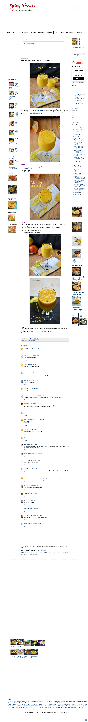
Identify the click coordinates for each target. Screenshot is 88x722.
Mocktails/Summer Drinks (14, 704)
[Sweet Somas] (75, 324)
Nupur (25, 444)
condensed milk (42, 705)
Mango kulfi (26, 168)
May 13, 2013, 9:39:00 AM (33, 477)
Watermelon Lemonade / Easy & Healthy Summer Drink (79, 151)
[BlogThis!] (35, 339)
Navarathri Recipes (31, 704)
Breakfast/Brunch (53, 701)
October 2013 (78, 129)
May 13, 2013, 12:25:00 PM (32, 485)
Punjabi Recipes (48, 704)
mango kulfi (41, 110)
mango (33, 340)
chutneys (37, 705)
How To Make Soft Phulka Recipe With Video (78, 294)
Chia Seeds (59, 701)
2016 (74, 119)
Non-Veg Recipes (41, 32)
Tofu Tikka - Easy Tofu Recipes (79, 163)
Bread (46, 701)
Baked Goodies (33, 32)
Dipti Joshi (26, 508)
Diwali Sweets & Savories (80, 93)
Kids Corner (50, 32)
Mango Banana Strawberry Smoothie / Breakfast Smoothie (79, 177)
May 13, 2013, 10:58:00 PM (34, 508)
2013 (74, 124)
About (13, 32)
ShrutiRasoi (26, 422)
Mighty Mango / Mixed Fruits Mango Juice (79, 140)
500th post (31, 701)
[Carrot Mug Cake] (11, 221)
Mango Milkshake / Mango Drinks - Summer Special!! (78, 167)
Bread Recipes (10, 35)
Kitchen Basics (84, 702)
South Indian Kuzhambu (62, 704)
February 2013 (78, 196)
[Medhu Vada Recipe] (12, 233)
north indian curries (63, 707)
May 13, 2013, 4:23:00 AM (38, 419)
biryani (85, 704)
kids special (30, 340)
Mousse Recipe (23, 704)
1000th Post (10, 701)
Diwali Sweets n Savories (14, 703)
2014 (74, 122)
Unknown (26, 348)
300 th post (23, 701)
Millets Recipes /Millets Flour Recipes (80, 95)
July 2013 (77, 134)
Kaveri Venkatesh (28, 372)
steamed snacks (11, 709)
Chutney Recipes (69, 32)
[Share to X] (36, 339)
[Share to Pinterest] (38, 339)
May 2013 (77, 138)
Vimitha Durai (27, 523)
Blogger (68, 712)
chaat (30, 705)
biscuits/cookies (11, 705)
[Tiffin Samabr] (76, 306)
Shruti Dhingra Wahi (28, 419)
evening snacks (56, 705)
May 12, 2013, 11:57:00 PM (37, 372)
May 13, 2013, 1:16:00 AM (34, 388)
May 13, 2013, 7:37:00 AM (38, 437)
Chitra (25, 380)
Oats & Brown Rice (40, 704)
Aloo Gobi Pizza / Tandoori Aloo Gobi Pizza (79, 170)
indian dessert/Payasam (79, 705)
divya (25, 500)
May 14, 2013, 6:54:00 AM (35, 523)
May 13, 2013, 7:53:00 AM (32, 444)
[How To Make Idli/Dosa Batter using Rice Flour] (76, 275)
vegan (33, 709)
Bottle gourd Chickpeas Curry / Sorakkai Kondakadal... (79, 189)
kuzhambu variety (27, 707)
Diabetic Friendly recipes (78, 701)
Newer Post (24, 552)
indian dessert (70, 705)
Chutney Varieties (79, 103)
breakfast (18, 705)
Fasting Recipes (32, 702)
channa (32, 705)
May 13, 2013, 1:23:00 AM (39, 395)
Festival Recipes (38, 702)
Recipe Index (25, 32)
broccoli (23, 705)
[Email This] (34, 339)
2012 (74, 200)
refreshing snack (72, 707)
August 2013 (77, 133)
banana (82, 704)
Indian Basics (70, 702)
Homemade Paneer (13, 657)
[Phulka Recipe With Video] (76, 290)
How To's (65, 702)
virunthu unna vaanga (28, 395)
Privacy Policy (79, 32)
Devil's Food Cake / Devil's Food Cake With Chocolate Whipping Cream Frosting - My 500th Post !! (13, 153)
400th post (27, 701)
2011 (74, 201)
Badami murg (27, 423)
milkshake (46, 707)
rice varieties (79, 707)
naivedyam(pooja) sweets (53, 707)
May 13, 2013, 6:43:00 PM (32, 500)
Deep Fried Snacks (79, 105)
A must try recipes (37, 701)
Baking (43, 701)
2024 (74, 110)
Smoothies (54, 704)
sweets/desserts (27, 709)
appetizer (77, 704)
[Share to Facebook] (37, 339)
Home (8, 32)
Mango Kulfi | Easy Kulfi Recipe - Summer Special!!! (79, 181)
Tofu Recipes (18, 35)
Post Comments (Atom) (32, 554)
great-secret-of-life (28, 437)
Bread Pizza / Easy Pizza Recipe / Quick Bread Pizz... (79, 158)
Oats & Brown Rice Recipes (81, 98)
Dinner (85, 701)
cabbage (26, 705)
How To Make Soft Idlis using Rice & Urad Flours (78, 279)
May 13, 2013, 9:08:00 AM (36, 460)
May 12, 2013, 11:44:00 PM (34, 364)
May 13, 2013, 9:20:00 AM (34, 468)
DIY (62, 701)
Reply (25, 351)
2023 (74, 112)
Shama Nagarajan (28, 453)
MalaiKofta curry (19, 647)
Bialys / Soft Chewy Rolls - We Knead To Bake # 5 (79, 147)
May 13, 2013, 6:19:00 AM (34, 429)
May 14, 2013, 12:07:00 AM (36, 515)
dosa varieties (49, 705)
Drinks (26, 340)
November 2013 (78, 127)
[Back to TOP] (86, 720)
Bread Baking (78, 100)
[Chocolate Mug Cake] (76, 258)
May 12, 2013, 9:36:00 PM (34, 348)
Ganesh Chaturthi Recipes (50, 702)
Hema (25, 493)
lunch (32, 707)
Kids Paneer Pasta (13, 647)
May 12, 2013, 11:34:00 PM (34, 355)
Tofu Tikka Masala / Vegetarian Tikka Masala (78, 143)
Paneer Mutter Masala (34, 657)
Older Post (66, 552)
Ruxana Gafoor (27, 515)
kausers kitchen (27, 460)
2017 (74, 117)
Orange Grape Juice (78, 161)
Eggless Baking (78, 101)
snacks (85, 707)
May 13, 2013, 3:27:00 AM (32, 412)
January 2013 (77, 197)
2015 (74, 120)
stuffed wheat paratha (19, 709)
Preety (25, 485)
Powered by (75, 82)
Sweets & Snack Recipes (59, 32)
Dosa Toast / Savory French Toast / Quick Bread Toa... (79, 185)
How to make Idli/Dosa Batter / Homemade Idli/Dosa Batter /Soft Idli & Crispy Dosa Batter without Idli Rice (13, 96)
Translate (82, 55)
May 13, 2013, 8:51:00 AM (37, 453)
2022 (74, 113)
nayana (25, 403)
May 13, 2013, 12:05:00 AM (32, 380)
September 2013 (78, 131)
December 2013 (78, 126)
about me (71, 704)
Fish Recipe (43, 702)
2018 (74, 115)
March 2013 (77, 194)
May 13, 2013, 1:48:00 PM (32, 493)
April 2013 (77, 192)
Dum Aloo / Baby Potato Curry (79, 155)
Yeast (68, 704)
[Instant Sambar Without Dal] (83, 325)
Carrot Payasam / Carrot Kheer (78, 174)
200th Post (19, 701)
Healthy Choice (59, 703)
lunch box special (38, 707)
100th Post (14, 701)
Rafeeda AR (26, 364)
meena (25, 412)
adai (74, 704)
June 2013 (77, 136)
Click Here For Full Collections (78, 48)
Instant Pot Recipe (76, 702)
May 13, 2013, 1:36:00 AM (32, 403)
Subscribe (18, 32)
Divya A (25, 477)
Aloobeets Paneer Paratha (20, 657)
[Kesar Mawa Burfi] (75, 44)
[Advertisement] (46, 22)
